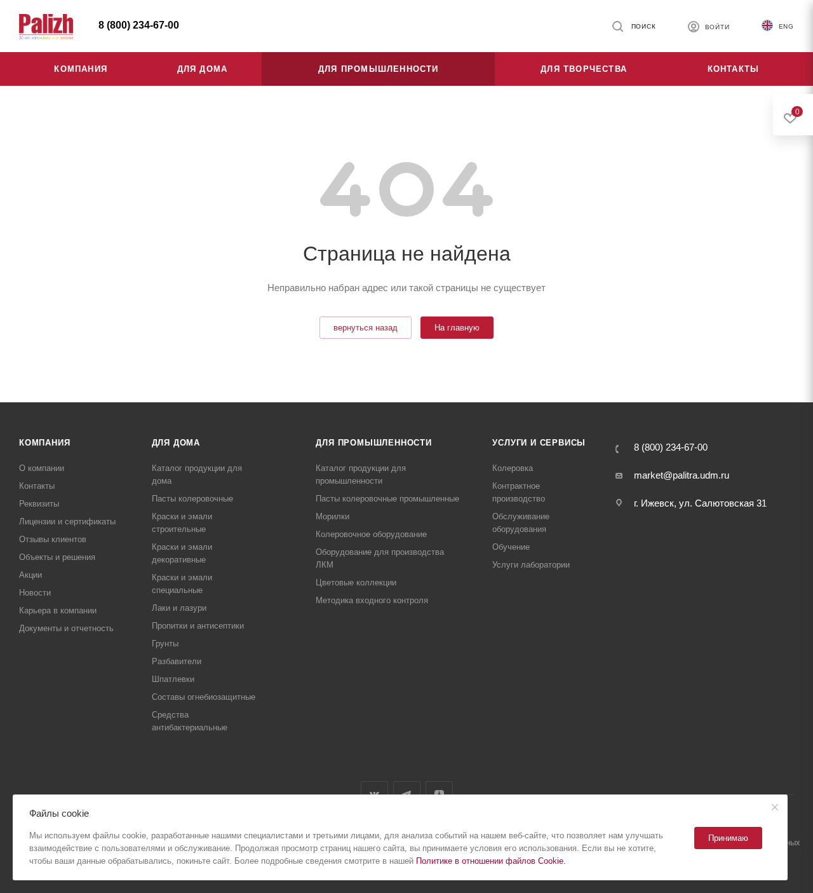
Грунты (165, 643)
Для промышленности (373, 442)
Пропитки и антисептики (198, 626)
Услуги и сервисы (539, 442)
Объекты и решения (57, 557)
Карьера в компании (58, 610)
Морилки (332, 516)
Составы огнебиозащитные (203, 697)
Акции (30, 575)
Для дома (176, 442)
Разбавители (176, 661)
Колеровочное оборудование (371, 534)
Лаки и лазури (179, 608)
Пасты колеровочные (192, 498)
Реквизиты (39, 503)
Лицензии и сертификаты (67, 521)
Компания (44, 442)
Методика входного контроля (372, 600)
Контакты (37, 486)
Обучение (511, 547)
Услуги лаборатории (531, 564)
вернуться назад (365, 327)
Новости (35, 592)
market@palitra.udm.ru (681, 475)
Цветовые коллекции (356, 582)
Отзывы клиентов (52, 539)
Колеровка (512, 468)
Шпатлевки (173, 679)
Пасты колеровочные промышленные (387, 498)
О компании (41, 468)
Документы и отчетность (66, 628)
